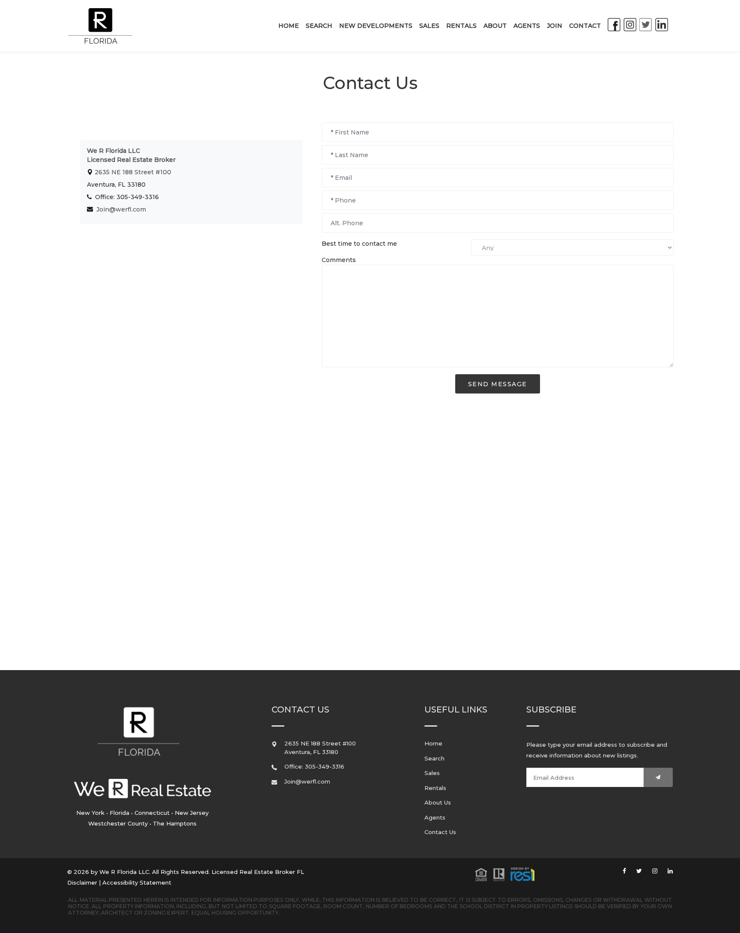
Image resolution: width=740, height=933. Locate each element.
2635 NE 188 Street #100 (132, 172)
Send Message (497, 384)
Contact (585, 26)
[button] (504, 873)
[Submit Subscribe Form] (658, 777)
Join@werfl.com (121, 209)
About (495, 26)
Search (319, 26)
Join (554, 26)
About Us (437, 802)
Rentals (461, 26)
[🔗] (624, 871)
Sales (429, 26)
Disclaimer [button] (82, 882)
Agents (526, 26)
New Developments (375, 26)
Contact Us (440, 832)
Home (288, 26)
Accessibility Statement (136, 882)
